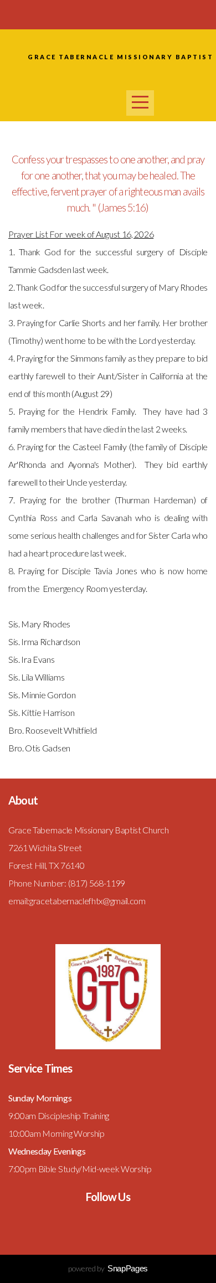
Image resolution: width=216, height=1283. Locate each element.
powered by (108, 1268)
